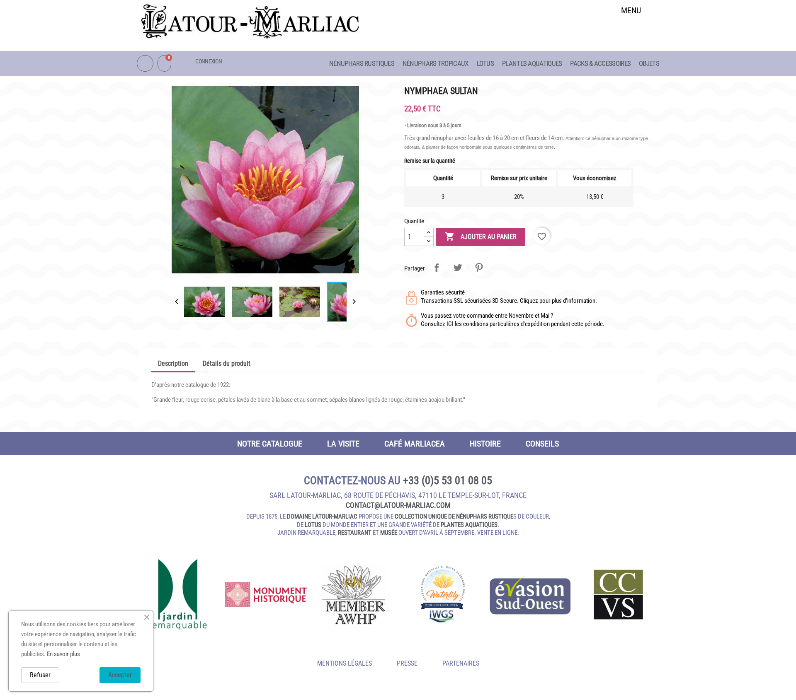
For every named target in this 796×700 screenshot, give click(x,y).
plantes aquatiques (469, 525)
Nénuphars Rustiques (361, 63)
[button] (631, 32)
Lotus (485, 63)
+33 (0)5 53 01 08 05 (447, 480)
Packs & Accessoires (600, 63)
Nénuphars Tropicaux (435, 63)
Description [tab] (173, 363)
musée (388, 532)
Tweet (457, 267)
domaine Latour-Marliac (322, 516)
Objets (649, 63)
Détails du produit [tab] (226, 363)
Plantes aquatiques (532, 63)
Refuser (40, 675)
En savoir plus (63, 654)
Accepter (120, 675)
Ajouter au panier (481, 236)
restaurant (354, 532)
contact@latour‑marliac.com (398, 505)
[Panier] (164, 63)
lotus (313, 525)
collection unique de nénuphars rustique (454, 516)
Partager (436, 267)
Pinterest (479, 267)
